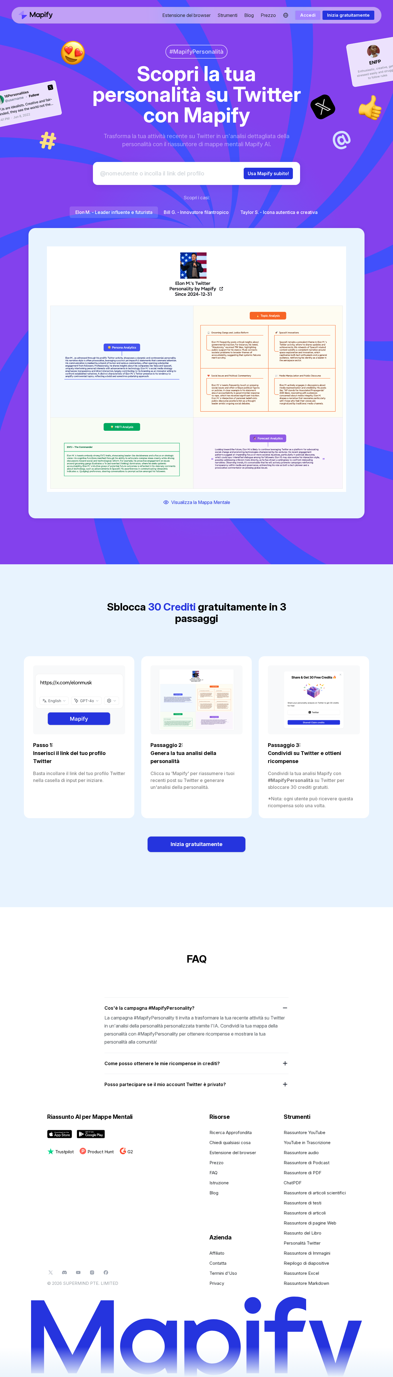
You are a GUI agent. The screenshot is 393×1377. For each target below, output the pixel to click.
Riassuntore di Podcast (306, 1162)
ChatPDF (293, 1182)
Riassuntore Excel (301, 1273)
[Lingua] (286, 15)
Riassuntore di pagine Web (310, 1223)
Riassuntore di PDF (302, 1172)
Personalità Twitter (302, 1243)
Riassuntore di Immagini (307, 1253)
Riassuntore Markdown (306, 1283)
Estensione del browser (186, 15)
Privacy (216, 1283)
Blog (249, 15)
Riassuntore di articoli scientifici (315, 1193)
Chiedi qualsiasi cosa (230, 1142)
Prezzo (268, 15)
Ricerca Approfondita (230, 1132)
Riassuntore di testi (302, 1203)
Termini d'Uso (223, 1273)
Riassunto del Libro (302, 1233)
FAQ (213, 1172)
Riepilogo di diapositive (306, 1263)
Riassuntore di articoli (305, 1213)
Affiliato (216, 1253)
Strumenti (227, 15)
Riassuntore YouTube (304, 1132)
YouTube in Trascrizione (307, 1142)
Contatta (217, 1263)
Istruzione (219, 1182)
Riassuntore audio (301, 1152)
